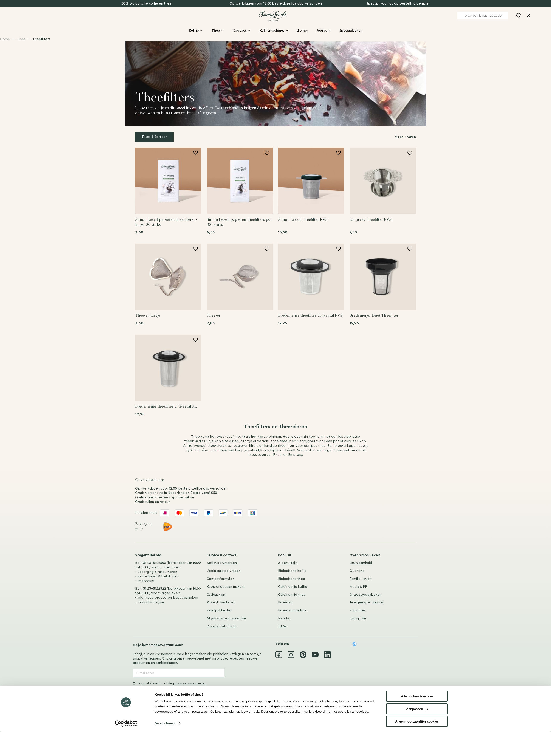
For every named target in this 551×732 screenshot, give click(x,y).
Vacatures (357, 610)
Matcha (284, 618)
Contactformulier (220, 578)
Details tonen (165, 723)
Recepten (358, 618)
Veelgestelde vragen (224, 570)
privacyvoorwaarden (189, 683)
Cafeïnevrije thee (292, 594)
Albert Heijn (287, 563)
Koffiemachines (272, 30)
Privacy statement (221, 626)
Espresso (285, 602)
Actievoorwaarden (222, 563)
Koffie (194, 30)
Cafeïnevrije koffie (292, 586)
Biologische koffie (292, 570)
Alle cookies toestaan (417, 696)
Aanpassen (414, 709)
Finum (277, 454)
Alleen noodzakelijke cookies (417, 721)
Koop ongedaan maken (225, 586)
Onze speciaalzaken (365, 594)
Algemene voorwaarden (226, 618)
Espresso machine (292, 610)
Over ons (357, 570)
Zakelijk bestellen (221, 602)
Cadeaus (240, 30)
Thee (216, 30)
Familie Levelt (361, 578)
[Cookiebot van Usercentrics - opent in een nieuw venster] (126, 723)
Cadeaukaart (217, 594)
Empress (295, 454)
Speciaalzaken (350, 30)
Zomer (302, 30)
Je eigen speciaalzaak (367, 602)
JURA (282, 626)
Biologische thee (291, 578)
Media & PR (358, 586)
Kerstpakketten (219, 610)
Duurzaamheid (361, 563)
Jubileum (324, 30)
